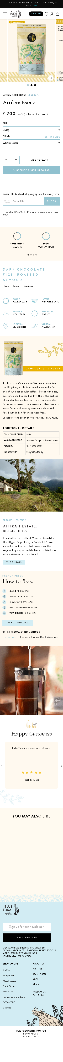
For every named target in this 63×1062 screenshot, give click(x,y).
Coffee (6, 970)
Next (59, 765)
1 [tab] (28, 254)
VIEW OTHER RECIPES (17, 622)
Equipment (8, 975)
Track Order (9, 986)
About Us (39, 963)
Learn (36, 978)
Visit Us (37, 968)
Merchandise (9, 981)
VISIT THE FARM (14, 562)
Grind (6, 136)
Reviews (29, 286)
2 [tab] (30, 254)
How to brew (11, 286)
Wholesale (8, 991)
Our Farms (40, 973)
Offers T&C (9, 1002)
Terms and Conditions (14, 997)
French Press (9, 637)
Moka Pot (38, 637)
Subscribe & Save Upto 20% (31, 170)
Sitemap (7, 1007)
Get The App (36, 14)
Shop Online (11, 963)
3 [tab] (33, 254)
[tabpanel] (17, 242)
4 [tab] (36, 254)
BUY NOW (22, 886)
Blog (36, 984)
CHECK (52, 201)
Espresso (25, 637)
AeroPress (52, 637)
